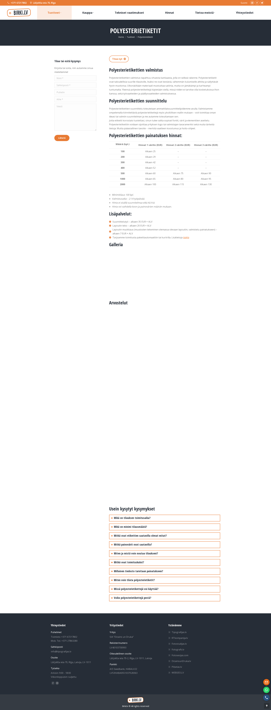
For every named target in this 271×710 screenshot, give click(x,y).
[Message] (266, 682)
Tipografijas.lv (179, 632)
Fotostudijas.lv (179, 643)
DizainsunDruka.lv (181, 661)
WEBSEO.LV (178, 672)
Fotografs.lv (178, 649)
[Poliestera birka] (143, 272)
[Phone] (266, 697)
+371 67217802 (19, 2)
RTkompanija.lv (180, 638)
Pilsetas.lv (177, 666)
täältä (186, 237)
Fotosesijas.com (180, 655)
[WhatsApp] (266, 690)
